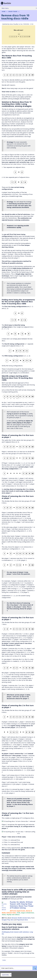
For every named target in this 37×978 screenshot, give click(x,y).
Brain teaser (12, 11)
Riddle (4, 960)
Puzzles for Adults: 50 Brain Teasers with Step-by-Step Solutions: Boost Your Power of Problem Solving (22, 905)
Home (3, 11)
